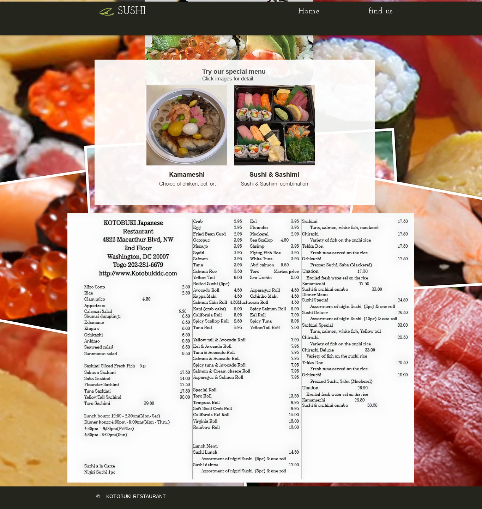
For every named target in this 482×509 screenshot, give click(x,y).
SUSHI (132, 11)
